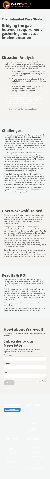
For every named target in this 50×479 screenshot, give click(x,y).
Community (9, 448)
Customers (33, 410)
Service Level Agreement (33, 429)
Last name (7, 363)
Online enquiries (12, 409)
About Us (32, 419)
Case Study (33, 414)
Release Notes (34, 452)
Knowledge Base (11, 453)
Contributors (33, 447)
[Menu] (46, 5)
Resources (9, 444)
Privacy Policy (41, 381)
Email (6, 372)
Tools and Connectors (36, 456)
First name (8, 355)
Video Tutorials (10, 462)
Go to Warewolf (11, 466)
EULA (30, 461)
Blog (7, 457)
